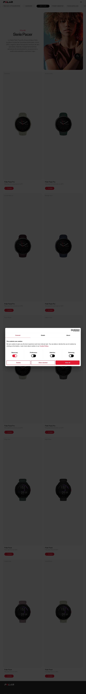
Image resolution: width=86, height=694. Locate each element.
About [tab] (68, 335)
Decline (18, 362)
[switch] (33, 356)
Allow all (67, 362)
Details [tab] (43, 335)
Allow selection (43, 362)
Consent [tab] (17, 335)
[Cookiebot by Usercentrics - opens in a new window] (72, 330)
